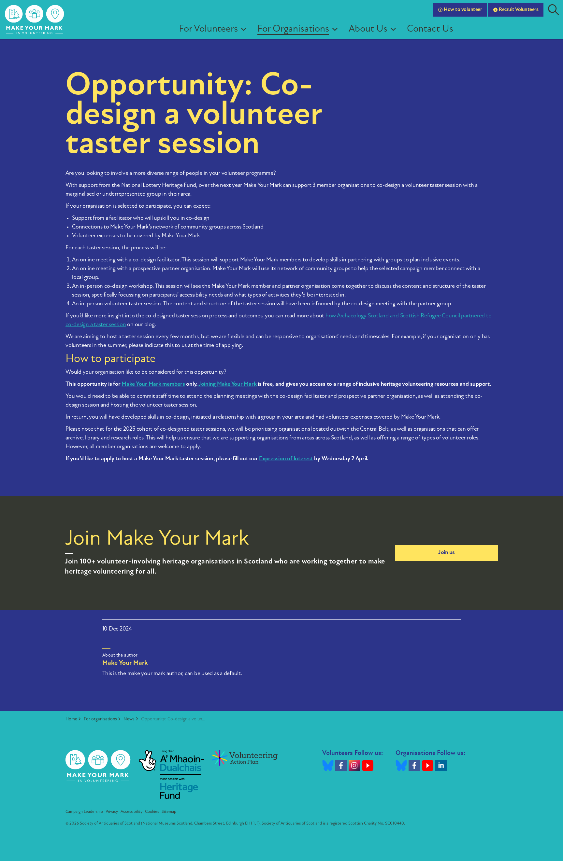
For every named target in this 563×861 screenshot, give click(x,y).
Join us (446, 553)
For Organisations (293, 29)
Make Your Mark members (153, 384)
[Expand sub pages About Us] (395, 29)
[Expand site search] (553, 10)
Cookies (152, 812)
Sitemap (169, 812)
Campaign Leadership (84, 812)
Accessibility (131, 812)
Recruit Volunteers (518, 9)
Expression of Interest (286, 459)
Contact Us (430, 29)
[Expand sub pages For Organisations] (337, 29)
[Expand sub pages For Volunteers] (246, 29)
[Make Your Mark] (35, 19)
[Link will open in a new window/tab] (171, 774)
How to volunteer (463, 9)
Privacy (112, 812)
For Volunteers (208, 29)
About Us (368, 29)
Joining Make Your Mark (227, 384)
